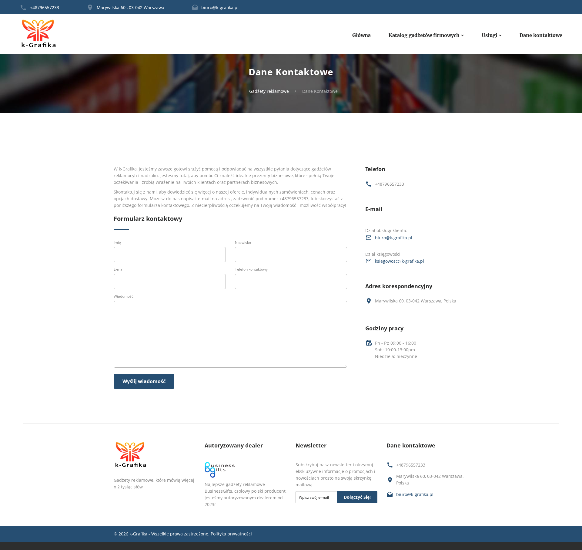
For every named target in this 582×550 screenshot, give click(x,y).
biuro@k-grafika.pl (220, 7)
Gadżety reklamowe (269, 91)
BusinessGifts (218, 491)
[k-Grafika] (39, 33)
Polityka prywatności (231, 534)
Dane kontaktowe (541, 35)
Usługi (489, 35)
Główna (361, 35)
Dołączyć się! (357, 497)
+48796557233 (44, 7)
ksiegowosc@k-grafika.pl (399, 261)
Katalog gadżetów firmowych (424, 35)
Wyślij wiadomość (144, 381)
